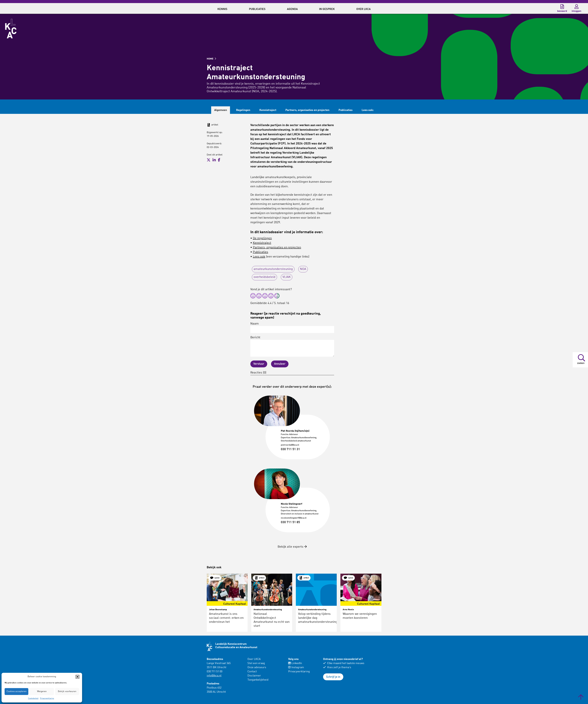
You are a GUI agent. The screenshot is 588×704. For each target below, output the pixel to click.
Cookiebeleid (33, 698)
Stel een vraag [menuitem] (256, 663)
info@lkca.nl (214, 675)
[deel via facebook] (219, 160)
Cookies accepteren (16, 691)
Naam (254, 323)
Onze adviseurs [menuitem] (256, 667)
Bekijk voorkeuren (67, 691)
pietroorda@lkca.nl (290, 445)
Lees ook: (368, 110)
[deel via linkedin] (214, 160)
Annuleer (279, 363)
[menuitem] (222, 8)
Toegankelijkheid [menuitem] (257, 679)
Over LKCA (254, 659)
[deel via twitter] (208, 160)
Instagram (297, 667)
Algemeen (220, 110)
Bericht (255, 337)
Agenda (292, 9)
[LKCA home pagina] (11, 28)
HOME (210, 59)
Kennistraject (267, 110)
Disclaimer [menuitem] (254, 675)
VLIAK (287, 277)
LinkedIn (296, 663)
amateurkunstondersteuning (273, 269)
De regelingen (262, 238)
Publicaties (345, 110)
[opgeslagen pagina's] (562, 6)
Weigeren (42, 691)
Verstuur (258, 363)
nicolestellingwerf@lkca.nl (293, 518)
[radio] (253, 296)
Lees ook (259, 256)
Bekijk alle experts (291, 546)
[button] (77, 676)
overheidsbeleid (264, 277)
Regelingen (243, 110)
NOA (303, 269)
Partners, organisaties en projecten (307, 110)
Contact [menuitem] (252, 671)
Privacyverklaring (47, 698)
